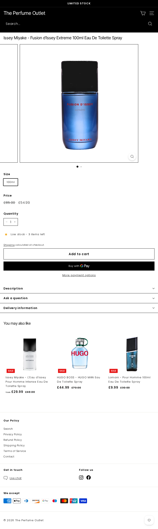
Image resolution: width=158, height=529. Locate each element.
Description (13, 288)
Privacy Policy (12, 434)
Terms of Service (14, 451)
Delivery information (20, 308)
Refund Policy (12, 440)
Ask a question (15, 298)
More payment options (79, 275)
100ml (11, 182)
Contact (8, 456)
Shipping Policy (14, 445)
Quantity (10, 214)
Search (8, 429)
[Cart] (143, 13)
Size (6, 174)
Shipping (9, 245)
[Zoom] (132, 156)
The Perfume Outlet (24, 13)
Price (7, 195)
